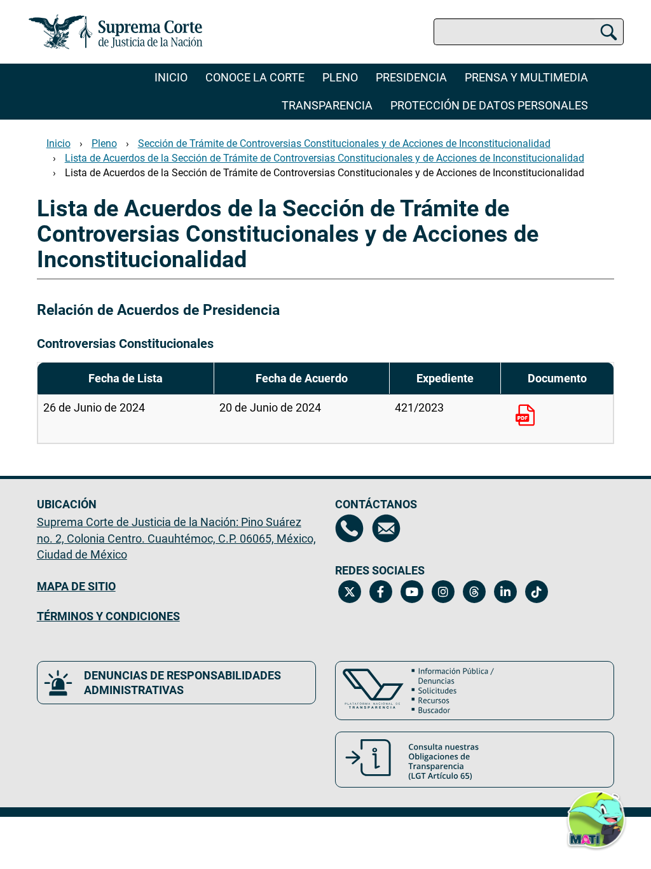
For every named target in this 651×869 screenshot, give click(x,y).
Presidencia (411, 77)
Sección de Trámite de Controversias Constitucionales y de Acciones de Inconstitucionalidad (344, 143)
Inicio (171, 77)
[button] (596, 822)
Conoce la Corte (255, 77)
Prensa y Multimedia (526, 77)
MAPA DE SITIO (76, 586)
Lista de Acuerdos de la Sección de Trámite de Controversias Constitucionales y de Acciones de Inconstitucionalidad (324, 158)
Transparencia (327, 105)
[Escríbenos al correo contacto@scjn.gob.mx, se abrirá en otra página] (386, 528)
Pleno (340, 77)
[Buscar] (608, 32)
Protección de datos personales (489, 105)
